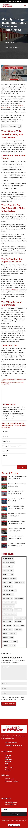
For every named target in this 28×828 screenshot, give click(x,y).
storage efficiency (19, 625)
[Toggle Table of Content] (18, 126)
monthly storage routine (9, 590)
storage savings (7, 629)
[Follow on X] (15, 825)
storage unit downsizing (9, 633)
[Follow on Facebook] (9, 825)
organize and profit (8, 594)
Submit (20, 467)
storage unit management (10, 641)
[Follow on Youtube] (12, 825)
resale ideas (18, 610)
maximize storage (7, 582)
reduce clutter (7, 610)
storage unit (18, 629)
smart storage (7, 625)
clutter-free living (8, 558)
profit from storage (8, 606)
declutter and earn (8, 562)
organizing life (19, 598)
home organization (8, 574)
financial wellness (8, 570)
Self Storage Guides (12, 47)
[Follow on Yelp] (18, 825)
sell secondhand (7, 617)
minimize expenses (19, 582)
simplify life (18, 621)
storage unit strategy (9, 645)
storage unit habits (8, 637)
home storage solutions (9, 578)
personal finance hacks (9, 602)
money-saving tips (7, 586)
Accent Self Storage (12, 290)
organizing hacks (7, 598)
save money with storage (9, 613)
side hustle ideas (7, 621)
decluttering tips (7, 566)
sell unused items (20, 617)
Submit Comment (9, 703)
